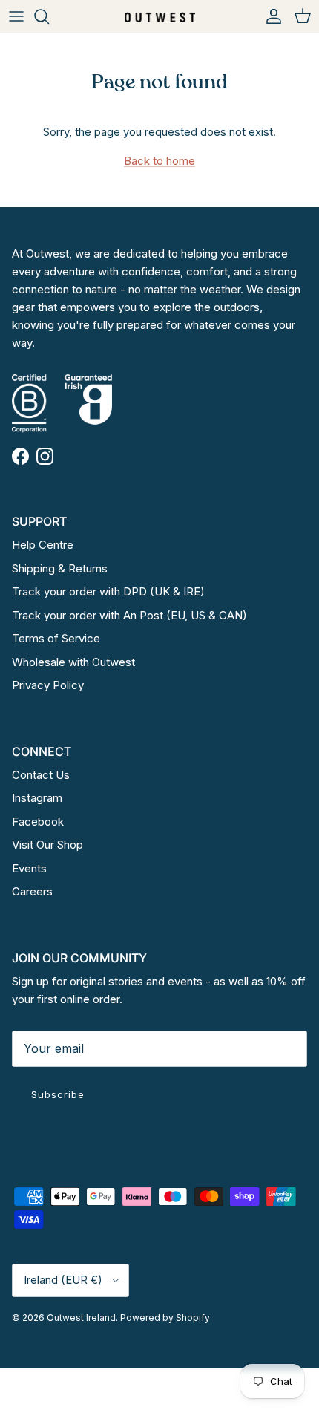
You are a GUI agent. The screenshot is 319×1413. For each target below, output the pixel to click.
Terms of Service (56, 638)
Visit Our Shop (47, 845)
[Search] (49, 16)
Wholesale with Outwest (73, 662)
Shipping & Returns (60, 568)
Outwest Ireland (81, 1317)
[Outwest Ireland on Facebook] (20, 456)
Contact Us (41, 775)
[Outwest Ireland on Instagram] (44, 456)
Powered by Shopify (165, 1317)
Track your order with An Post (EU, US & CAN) (129, 615)
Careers (32, 891)
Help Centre (42, 545)
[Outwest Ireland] (160, 16)
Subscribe (58, 1094)
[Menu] (16, 16)
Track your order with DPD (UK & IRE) (108, 591)
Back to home (159, 161)
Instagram (37, 798)
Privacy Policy (48, 685)
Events (29, 868)
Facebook (38, 822)
